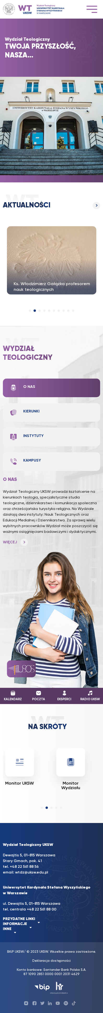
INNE (7, 929)
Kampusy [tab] (32, 461)
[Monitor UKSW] (19, 762)
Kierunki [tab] (31, 411)
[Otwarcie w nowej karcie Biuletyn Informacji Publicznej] (42, 987)
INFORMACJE (15, 924)
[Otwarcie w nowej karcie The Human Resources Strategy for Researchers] (59, 987)
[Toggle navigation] (91, 9)
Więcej (51, 205)
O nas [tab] (29, 387)
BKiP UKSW (15, 951)
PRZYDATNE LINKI (19, 919)
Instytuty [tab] (33, 436)
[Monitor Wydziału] (70, 762)
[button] (30, 310)
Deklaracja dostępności (51, 960)
